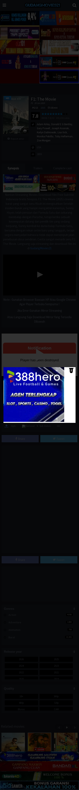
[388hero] (33, 421)
